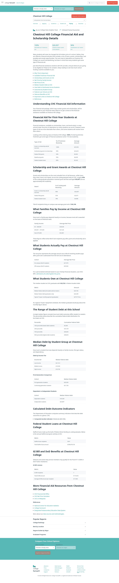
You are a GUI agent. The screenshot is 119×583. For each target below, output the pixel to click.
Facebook (68, 570)
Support (46, 571)
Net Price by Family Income (42, 80)
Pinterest (68, 568)
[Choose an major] (64, 9)
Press (45, 568)
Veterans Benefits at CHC (42, 94)
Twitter (68, 566)
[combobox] (96, 2)
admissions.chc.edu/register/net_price (48, 274)
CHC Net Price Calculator (42, 496)
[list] (37, 23)
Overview (35, 23)
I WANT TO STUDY (39, 544)
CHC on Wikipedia (39, 499)
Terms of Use (80, 566)
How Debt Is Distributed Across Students (47, 87)
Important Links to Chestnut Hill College (46, 97)
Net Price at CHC (39, 82)
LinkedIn (68, 571)
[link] (37, 23)
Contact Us (46, 570)
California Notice (81, 570)
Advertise (57, 570)
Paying (71, 23)
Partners (57, 571)
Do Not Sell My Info (80, 572)
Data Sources (58, 566)
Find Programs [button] (112, 3)
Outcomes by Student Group (43, 90)
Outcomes (80, 23)
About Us (46, 566)
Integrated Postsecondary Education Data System (49, 510)
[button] (78, 16)
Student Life (63, 23)
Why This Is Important (41, 73)
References (37, 99)
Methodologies (58, 568)
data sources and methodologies (53, 514)
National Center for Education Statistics (46, 506)
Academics (53, 23)
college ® (10, 3)
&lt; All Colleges (20, 3)
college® (36, 570)
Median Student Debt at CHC (43, 85)
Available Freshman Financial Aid (44, 75)
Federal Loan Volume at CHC (43, 92)
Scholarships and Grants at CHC (44, 78)
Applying (44, 23)
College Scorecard (40, 508)
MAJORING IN (59, 544)
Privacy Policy (80, 568)
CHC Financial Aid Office (41, 494)
